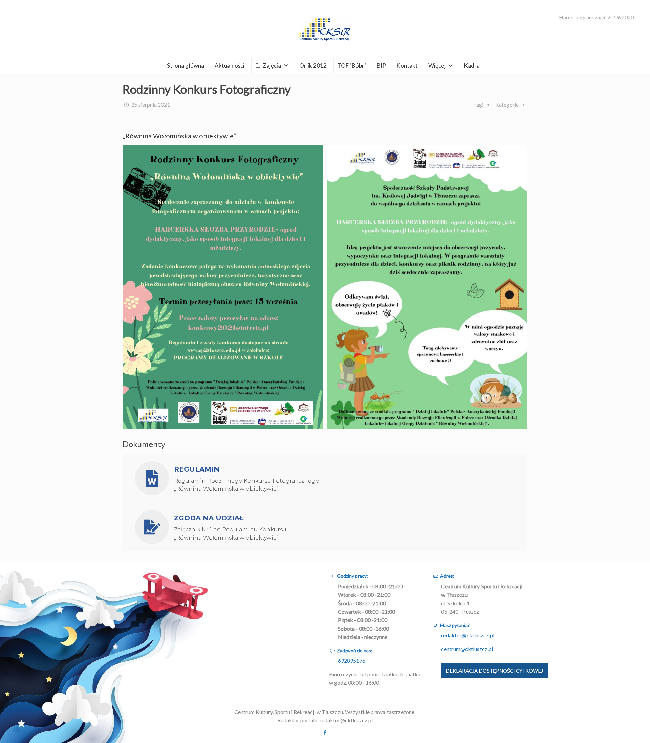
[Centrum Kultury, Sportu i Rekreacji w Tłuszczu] (325, 29)
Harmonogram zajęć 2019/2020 (596, 17)
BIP (381, 65)
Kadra (472, 65)
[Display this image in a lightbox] (223, 287)
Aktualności (229, 65)
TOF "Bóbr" (351, 65)
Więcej (437, 65)
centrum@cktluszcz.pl (467, 649)
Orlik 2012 (313, 65)
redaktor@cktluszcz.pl (467, 635)
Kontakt (407, 65)
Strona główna (185, 65)
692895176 (351, 660)
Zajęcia (272, 65)
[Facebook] (324, 732)
